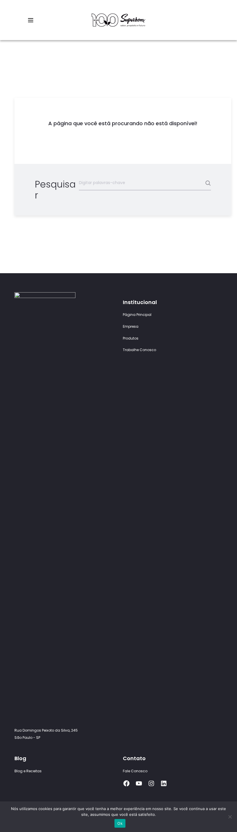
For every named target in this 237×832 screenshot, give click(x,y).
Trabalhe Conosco (139, 349)
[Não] (230, 817)
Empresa (130, 326)
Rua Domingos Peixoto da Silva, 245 (46, 730)
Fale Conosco (135, 771)
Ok (120, 823)
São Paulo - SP (27, 737)
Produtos (130, 338)
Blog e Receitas (28, 771)
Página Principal (137, 314)
